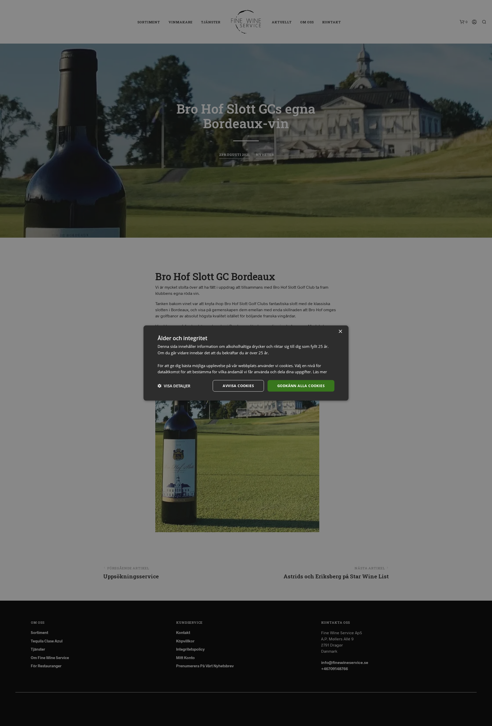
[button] (174, 386)
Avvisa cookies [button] (238, 385)
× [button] (340, 332)
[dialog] (246, 363)
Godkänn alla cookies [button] (301, 385)
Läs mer (320, 371)
